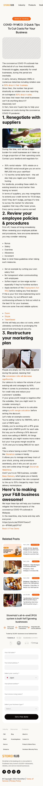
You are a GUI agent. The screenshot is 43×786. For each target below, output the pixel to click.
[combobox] (21, 678)
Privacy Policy (15, 781)
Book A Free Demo (10, 528)
